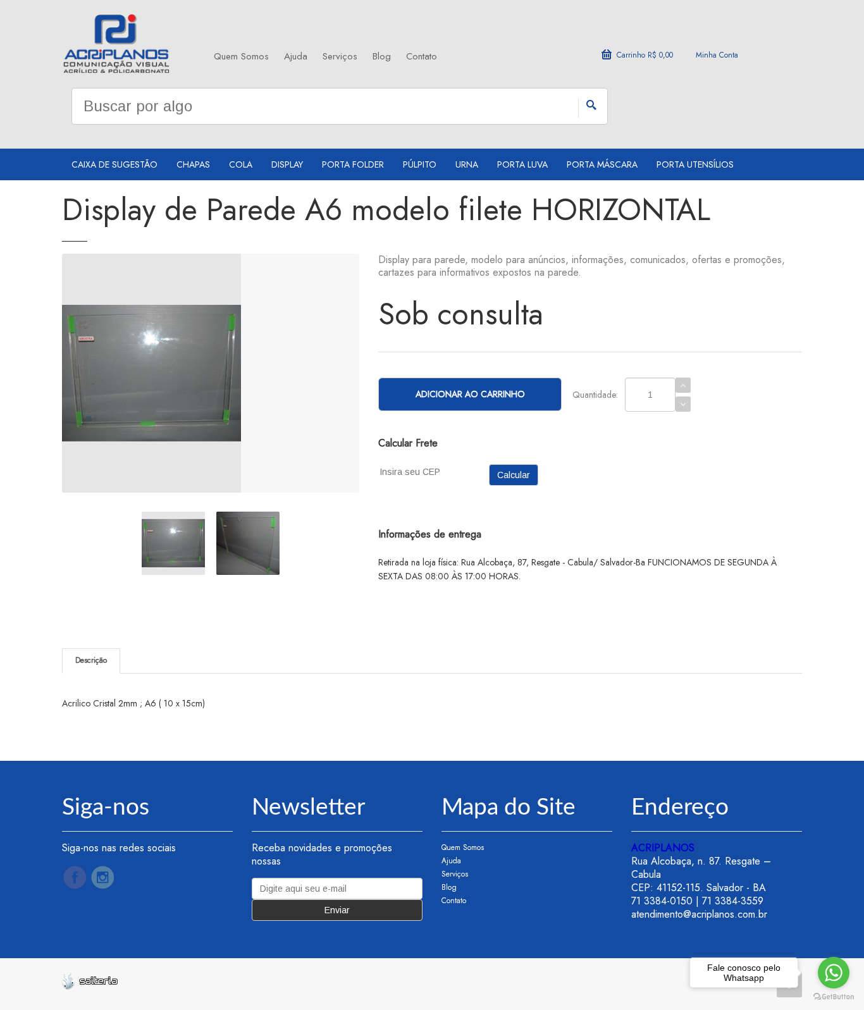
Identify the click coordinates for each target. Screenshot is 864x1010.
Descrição (91, 660)
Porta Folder (353, 164)
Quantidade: (595, 394)
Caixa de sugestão (114, 164)
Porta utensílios (695, 164)
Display (287, 164)
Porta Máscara (602, 164)
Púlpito (419, 164)
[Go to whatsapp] (833, 972)
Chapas (193, 164)
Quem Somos (241, 56)
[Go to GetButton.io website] (833, 997)
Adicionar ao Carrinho (470, 394)
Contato (421, 56)
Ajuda (295, 56)
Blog (382, 56)
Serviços (340, 56)
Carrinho (645, 55)
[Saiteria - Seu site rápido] (90, 980)
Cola (240, 164)
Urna (466, 164)
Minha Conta (717, 55)
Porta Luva (522, 164)
